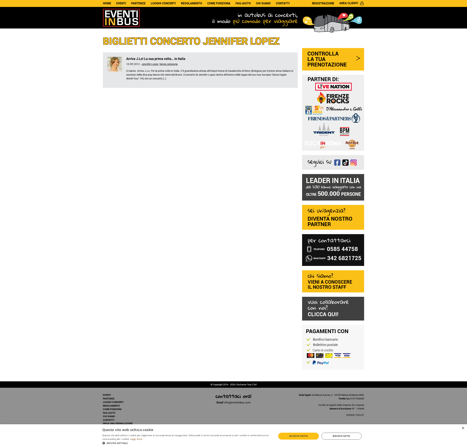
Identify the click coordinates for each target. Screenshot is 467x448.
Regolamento (191, 3)
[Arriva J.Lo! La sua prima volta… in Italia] (114, 70)
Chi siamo (263, 3)
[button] (187, 443)
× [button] (463, 428)
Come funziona (218, 3)
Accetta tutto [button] (298, 436)
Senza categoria (168, 64)
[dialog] (233, 436)
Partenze (138, 3)
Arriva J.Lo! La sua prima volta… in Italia (155, 59)
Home (107, 3)
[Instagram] (354, 162)
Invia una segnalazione (118, 423)
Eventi (121, 3)
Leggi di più (136, 439)
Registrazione (323, 3)
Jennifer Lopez (150, 64)
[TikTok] (346, 162)
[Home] (121, 17)
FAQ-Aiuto (243, 3)
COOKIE (350, 415)
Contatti (283, 3)
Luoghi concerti (163, 3)
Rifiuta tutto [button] (341, 436)
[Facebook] (338, 162)
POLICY (360, 415)
